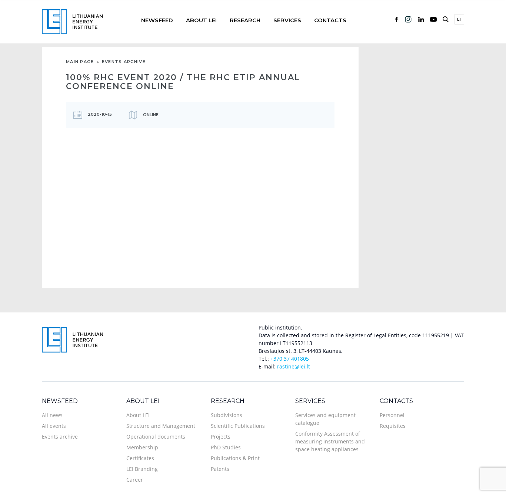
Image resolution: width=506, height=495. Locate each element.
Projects (220, 436)
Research (245, 20)
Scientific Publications (238, 425)
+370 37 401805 (289, 358)
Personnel (392, 415)
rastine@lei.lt (293, 366)
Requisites (393, 425)
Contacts (330, 20)
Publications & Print (235, 458)
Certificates (140, 458)
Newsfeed (157, 20)
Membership (142, 447)
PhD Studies (226, 447)
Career (134, 479)
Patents (220, 468)
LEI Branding (142, 468)
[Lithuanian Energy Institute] (72, 20)
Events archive (124, 61)
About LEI (201, 20)
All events (54, 425)
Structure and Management (160, 425)
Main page (80, 61)
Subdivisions (226, 415)
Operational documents (155, 436)
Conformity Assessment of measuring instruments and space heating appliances (330, 441)
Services (287, 20)
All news (52, 415)
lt (459, 19)
